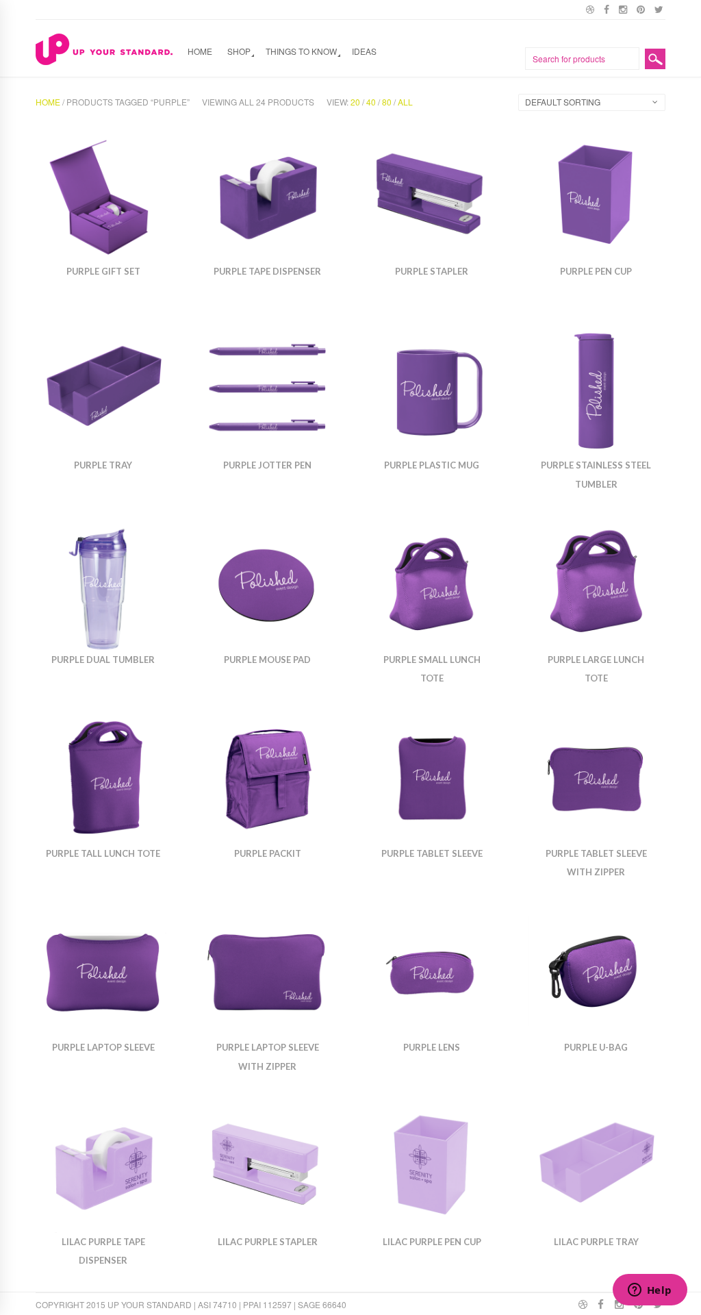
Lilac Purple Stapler (268, 1241)
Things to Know (301, 51)
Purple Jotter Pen (267, 465)
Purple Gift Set (103, 271)
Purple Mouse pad (267, 659)
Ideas (364, 51)
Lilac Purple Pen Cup (432, 1241)
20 (355, 102)
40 (371, 102)
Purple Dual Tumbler (103, 659)
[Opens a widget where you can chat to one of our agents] (649, 1291)
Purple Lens (431, 1047)
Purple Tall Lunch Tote (103, 853)
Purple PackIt (267, 853)
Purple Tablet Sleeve (432, 853)
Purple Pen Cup (596, 271)
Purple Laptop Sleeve (103, 1047)
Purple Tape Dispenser (267, 271)
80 (387, 102)
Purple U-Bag (596, 1047)
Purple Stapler (431, 271)
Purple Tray (103, 465)
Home (200, 51)
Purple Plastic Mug (431, 465)
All (405, 102)
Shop (239, 51)
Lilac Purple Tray (596, 1241)
